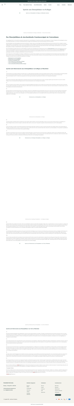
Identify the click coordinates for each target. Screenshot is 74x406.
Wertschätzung (51, 48)
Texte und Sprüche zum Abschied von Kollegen (16, 61)
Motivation (62, 49)
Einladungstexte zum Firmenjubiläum (14, 58)
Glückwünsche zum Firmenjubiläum (14, 59)
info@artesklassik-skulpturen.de (10, 388)
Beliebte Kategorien (31, 382)
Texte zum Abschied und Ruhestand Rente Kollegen (17, 63)
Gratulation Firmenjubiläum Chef (14, 60)
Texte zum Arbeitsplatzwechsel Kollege (15, 62)
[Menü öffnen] (2, 4)
